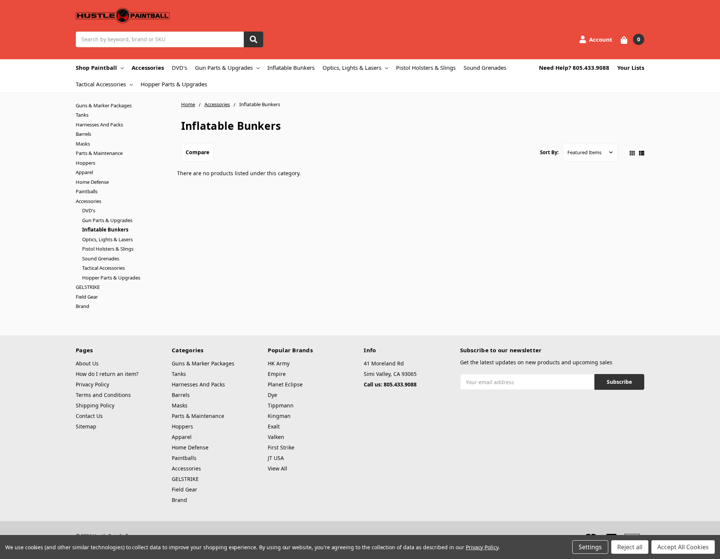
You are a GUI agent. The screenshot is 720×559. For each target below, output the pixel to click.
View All (277, 468)
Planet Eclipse (285, 384)
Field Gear (87, 296)
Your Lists (630, 67)
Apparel (84, 172)
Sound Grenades (485, 67)
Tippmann (281, 405)
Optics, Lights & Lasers (351, 67)
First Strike (281, 447)
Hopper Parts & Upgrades (174, 84)
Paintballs (87, 191)
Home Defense (92, 182)
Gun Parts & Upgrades (224, 67)
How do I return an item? (107, 373)
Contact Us (89, 415)
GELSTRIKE (88, 287)
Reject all (629, 547)
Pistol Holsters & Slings (426, 67)
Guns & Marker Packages (104, 105)
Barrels (83, 134)
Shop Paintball (96, 67)
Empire (277, 373)
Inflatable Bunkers (291, 67)
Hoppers (85, 162)
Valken (276, 436)
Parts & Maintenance (99, 153)
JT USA (276, 457)
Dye (272, 394)
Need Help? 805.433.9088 (574, 67)
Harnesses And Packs (99, 124)
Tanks (82, 114)
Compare (197, 152)
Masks (83, 143)
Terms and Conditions (103, 394)
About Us (87, 363)
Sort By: (549, 152)
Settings (590, 547)
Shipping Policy (95, 405)
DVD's (179, 67)
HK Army (279, 363)
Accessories (148, 67)
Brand (82, 306)
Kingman (279, 415)
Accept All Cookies (683, 547)
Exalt (274, 426)
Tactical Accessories (101, 84)
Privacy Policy (92, 384)
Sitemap (86, 426)
